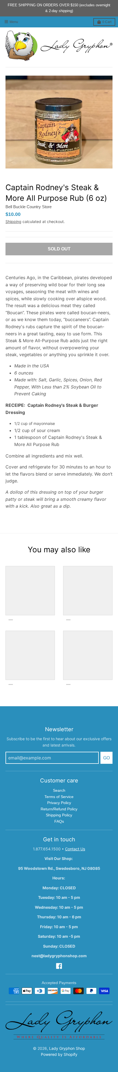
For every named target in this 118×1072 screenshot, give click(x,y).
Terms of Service (59, 796)
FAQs (59, 821)
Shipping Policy (59, 815)
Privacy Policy (59, 803)
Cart (106, 22)
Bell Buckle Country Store (28, 206)
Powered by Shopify (59, 1054)
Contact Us (75, 849)
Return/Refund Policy (59, 809)
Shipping (13, 221)
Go (106, 758)
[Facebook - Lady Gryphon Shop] (59, 966)
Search (59, 790)
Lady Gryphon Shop (67, 1048)
